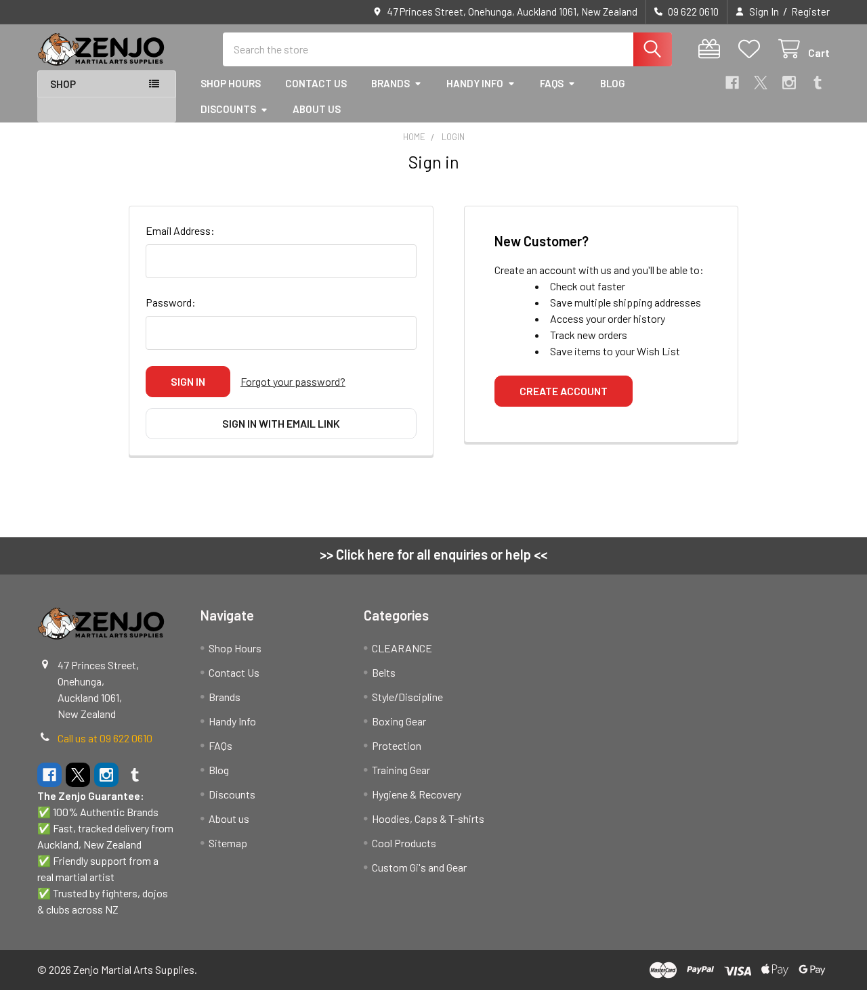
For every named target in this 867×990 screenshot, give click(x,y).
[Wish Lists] (752, 49)
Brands (390, 83)
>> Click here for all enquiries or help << (433, 554)
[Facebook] (732, 82)
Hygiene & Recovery (416, 794)
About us (317, 109)
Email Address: (180, 230)
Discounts (228, 109)
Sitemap (228, 842)
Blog (612, 83)
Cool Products (404, 842)
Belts (384, 672)
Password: (171, 302)
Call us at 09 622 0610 (105, 738)
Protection (396, 745)
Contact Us (316, 83)
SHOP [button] (63, 84)
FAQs (552, 83)
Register (810, 11)
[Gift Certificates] (712, 49)
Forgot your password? (292, 381)
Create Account (564, 390)
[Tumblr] (817, 82)
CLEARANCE (402, 648)
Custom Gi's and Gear (419, 867)
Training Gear (401, 769)
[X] (760, 82)
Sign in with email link (281, 423)
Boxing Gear (399, 721)
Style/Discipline (407, 696)
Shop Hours (230, 83)
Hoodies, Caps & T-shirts (428, 818)
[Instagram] (789, 82)
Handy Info (474, 83)
